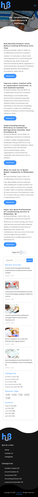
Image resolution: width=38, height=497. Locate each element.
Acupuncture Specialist (12, 387)
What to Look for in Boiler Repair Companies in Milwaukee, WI (19, 172)
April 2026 (8, 416)
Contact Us (9, 453)
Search (29, 260)
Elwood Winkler (11, 50)
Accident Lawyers (10, 377)
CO (14, 395)
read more (10, 76)
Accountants (9, 382)
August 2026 (9, 406)
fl (20, 395)
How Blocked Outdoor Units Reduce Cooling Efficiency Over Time (19, 46)
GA (27, 395)
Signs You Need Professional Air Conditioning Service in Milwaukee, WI (17, 212)
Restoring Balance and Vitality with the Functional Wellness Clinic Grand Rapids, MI (19, 362)
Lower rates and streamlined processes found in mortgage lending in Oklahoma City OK (19, 294)
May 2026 (8, 413)
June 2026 (8, 411)
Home (7, 450)
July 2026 (8, 408)
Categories (9, 457)
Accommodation (10, 379)
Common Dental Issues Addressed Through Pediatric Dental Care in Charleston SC (16, 317)
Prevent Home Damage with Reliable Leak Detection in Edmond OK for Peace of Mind (18, 270)
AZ (8, 395)
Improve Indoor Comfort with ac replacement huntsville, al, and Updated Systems (18, 85)
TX (8, 398)
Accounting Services (11, 384)
